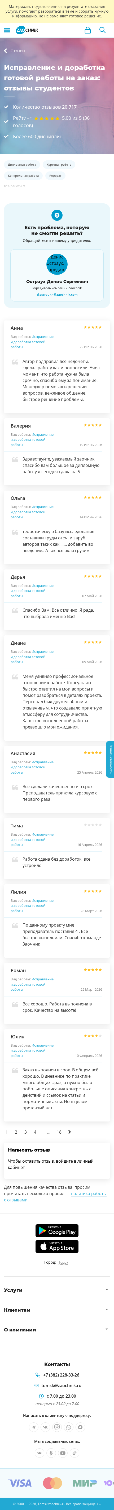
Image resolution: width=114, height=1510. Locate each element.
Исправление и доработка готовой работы (32, 341)
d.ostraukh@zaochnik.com (57, 295)
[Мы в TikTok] (74, 1453)
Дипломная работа (22, 164)
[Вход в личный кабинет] (87, 30)
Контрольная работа (23, 176)
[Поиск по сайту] (102, 30)
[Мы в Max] (80, 1427)
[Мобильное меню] (7, 30)
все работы (13, 186)
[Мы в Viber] (57, 1427)
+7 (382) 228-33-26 (61, 1375)
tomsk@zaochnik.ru (61, 1385)
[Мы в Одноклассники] (51, 1453)
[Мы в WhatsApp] (68, 1427)
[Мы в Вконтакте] (45, 1427)
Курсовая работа (59, 164)
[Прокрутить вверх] (6, 1503)
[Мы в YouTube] (63, 1453)
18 (59, 1132)
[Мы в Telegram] (33, 1427)
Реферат (55, 176)
